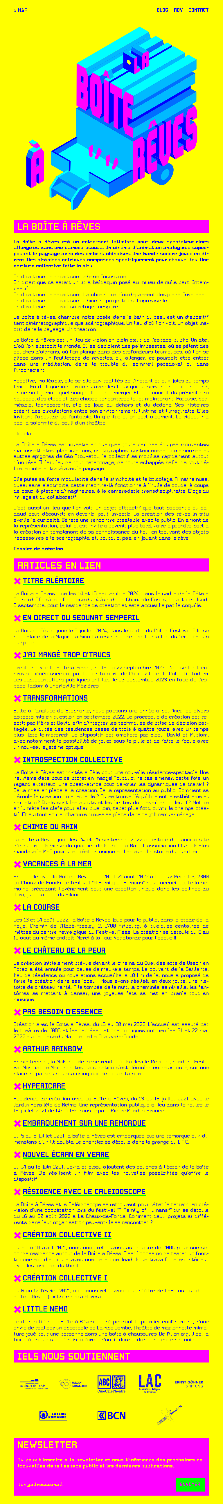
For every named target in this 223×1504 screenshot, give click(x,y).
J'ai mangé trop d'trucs (67, 655)
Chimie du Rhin (50, 827)
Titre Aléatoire (53, 581)
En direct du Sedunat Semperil (81, 618)
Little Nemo (45, 1309)
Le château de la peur (64, 951)
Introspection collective (73, 760)
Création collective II (67, 1235)
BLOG (162, 10)
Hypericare (44, 1086)
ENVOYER (190, 1485)
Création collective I (65, 1278)
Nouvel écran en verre (66, 1155)
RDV (178, 10)
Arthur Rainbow (53, 1049)
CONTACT (199, 10)
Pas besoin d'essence (63, 1012)
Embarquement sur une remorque (84, 1123)
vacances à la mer (57, 864)
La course (41, 907)
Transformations (55, 698)
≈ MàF (21, 10)
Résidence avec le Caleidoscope (84, 1192)
